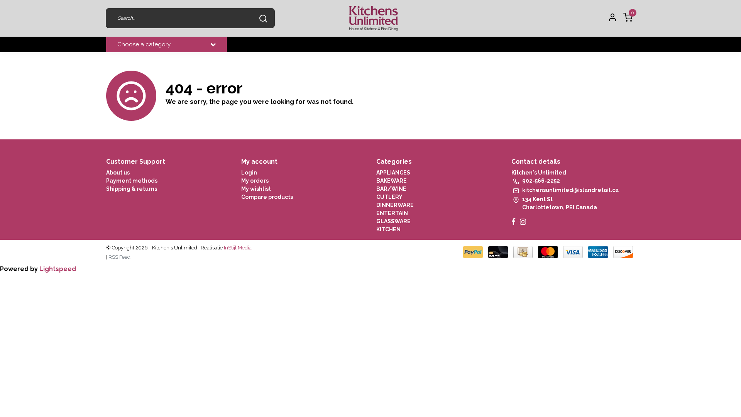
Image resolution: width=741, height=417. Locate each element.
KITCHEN (388, 229)
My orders (255, 181)
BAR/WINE (391, 189)
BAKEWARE (391, 181)
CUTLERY (389, 197)
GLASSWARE (393, 221)
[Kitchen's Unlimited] (373, 18)
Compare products (267, 197)
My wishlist (256, 189)
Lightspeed (57, 269)
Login (249, 173)
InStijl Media (237, 248)
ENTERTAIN (392, 213)
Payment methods (131, 181)
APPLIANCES (393, 173)
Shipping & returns (131, 189)
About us (118, 173)
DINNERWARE (395, 205)
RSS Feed (119, 257)
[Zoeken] (263, 18)
